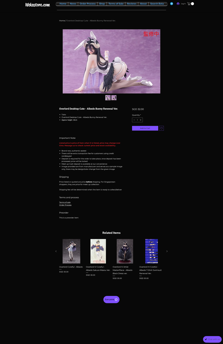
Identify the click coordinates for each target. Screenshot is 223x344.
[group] (111, 262)
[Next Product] (167, 251)
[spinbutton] (137, 120)
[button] (191, 3)
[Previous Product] (56, 251)
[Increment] (140, 120)
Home (62, 21)
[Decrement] (134, 120)
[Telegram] (171, 3)
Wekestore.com (37, 5)
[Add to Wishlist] (161, 128)
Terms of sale (65, 202)
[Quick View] (71, 251)
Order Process (65, 205)
